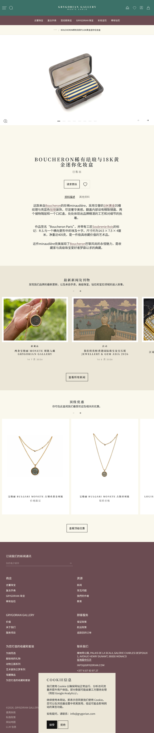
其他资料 (84, 197)
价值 (8, 621)
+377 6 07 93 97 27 (87, 670)
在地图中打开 (84, 659)
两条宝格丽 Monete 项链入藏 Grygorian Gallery (35, 352)
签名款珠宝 (66, 20)
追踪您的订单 (84, 632)
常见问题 (82, 590)
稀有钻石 (115, 20)
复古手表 (52, 20)
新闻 (79, 585)
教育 (79, 601)
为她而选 (11, 653)
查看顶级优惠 (77, 528)
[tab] (70, 197)
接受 (52, 725)
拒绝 (63, 725)
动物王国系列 (13, 664)
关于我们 (11, 627)
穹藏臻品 (11, 674)
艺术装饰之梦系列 (15, 669)
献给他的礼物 (13, 658)
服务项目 (11, 632)
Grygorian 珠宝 (84, 20)
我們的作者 (83, 595)
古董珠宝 (38, 20)
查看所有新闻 (77, 377)
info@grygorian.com (90, 665)
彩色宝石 (102, 20)
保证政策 (82, 621)
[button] (138, 120)
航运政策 (82, 627)
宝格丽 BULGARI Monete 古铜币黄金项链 (35, 496)
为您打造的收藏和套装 (18, 680)
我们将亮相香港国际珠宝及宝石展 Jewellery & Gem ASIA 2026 (105, 352)
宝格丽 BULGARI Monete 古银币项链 (105, 496)
